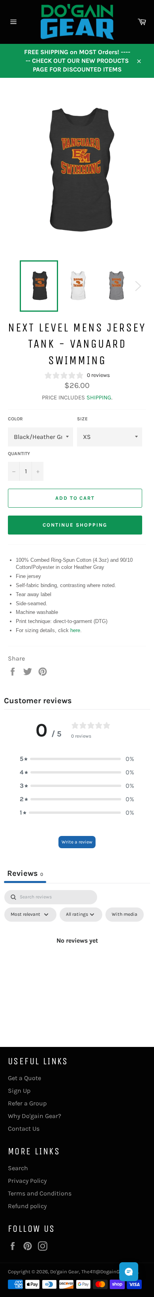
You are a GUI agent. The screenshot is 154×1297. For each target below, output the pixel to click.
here (75, 630)
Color (15, 419)
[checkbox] (124, 914)
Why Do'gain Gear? (34, 1116)
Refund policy (27, 1206)
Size (82, 419)
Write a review (77, 842)
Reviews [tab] (25, 873)
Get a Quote (24, 1078)
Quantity (19, 453)
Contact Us (23, 1128)
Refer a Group (27, 1103)
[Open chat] (128, 1271)
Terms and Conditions (39, 1193)
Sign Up (19, 1090)
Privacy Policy (27, 1180)
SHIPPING (98, 397)
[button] (77, 759)
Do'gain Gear (64, 1271)
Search (18, 1168)
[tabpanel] (77, 958)
